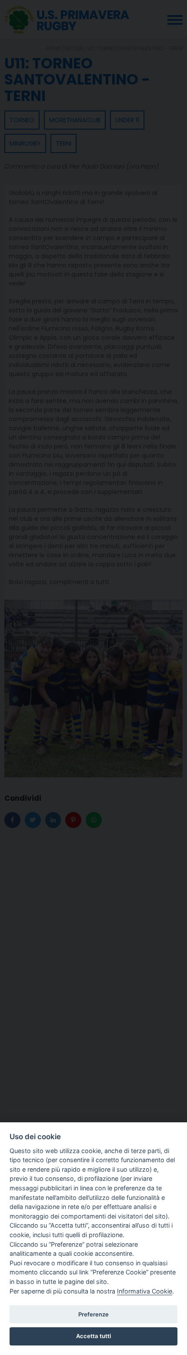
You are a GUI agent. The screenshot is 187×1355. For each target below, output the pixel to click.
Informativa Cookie (144, 1291)
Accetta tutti (93, 1335)
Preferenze (93, 1314)
